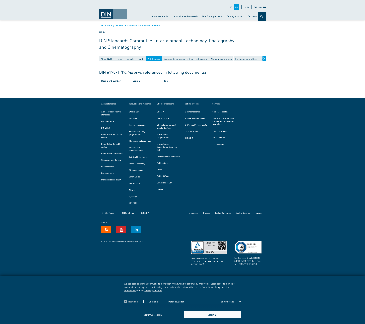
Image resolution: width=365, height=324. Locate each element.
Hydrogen (133, 196)
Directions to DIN (164, 182)
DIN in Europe (163, 118)
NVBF (157, 25)
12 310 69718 (243, 263)
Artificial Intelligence (138, 157)
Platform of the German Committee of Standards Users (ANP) (223, 121)
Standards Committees (138, 25)
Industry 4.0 (134, 183)
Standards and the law (111, 160)
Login (246, 7)
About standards (159, 16)
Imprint (258, 213)
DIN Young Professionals (196, 124)
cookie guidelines (153, 290)
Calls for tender (192, 131)
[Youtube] (121, 229)
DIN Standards (107, 121)
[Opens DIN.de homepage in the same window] (113, 13)
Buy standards (107, 173)
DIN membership (192, 111)
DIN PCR (133, 203)
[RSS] (106, 229)
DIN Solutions (127, 213)
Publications (162, 163)
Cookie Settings (243, 213)
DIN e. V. (160, 111)
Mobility (132, 189)
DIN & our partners (212, 16)
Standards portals (220, 111)
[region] (182, 295)
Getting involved (235, 16)
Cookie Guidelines (223, 213)
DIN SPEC (105, 127)
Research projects (137, 124)
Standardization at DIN (111, 179)
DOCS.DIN (189, 138)
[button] (231, 301)
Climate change (136, 170)
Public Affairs (163, 176)
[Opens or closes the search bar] (262, 16)
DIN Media (109, 213)
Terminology (218, 144)
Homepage (193, 213)
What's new (134, 111)
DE (231, 7)
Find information (220, 130)
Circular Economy (137, 163)
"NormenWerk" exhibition (168, 156)
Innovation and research (185, 16)
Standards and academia (140, 141)
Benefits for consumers (112, 153)
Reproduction (218, 137)
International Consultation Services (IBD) (167, 147)
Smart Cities (134, 176)
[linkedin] (136, 229)
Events (160, 189)
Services (252, 16)
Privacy (206, 213)
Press (159, 169)
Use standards (107, 166)
